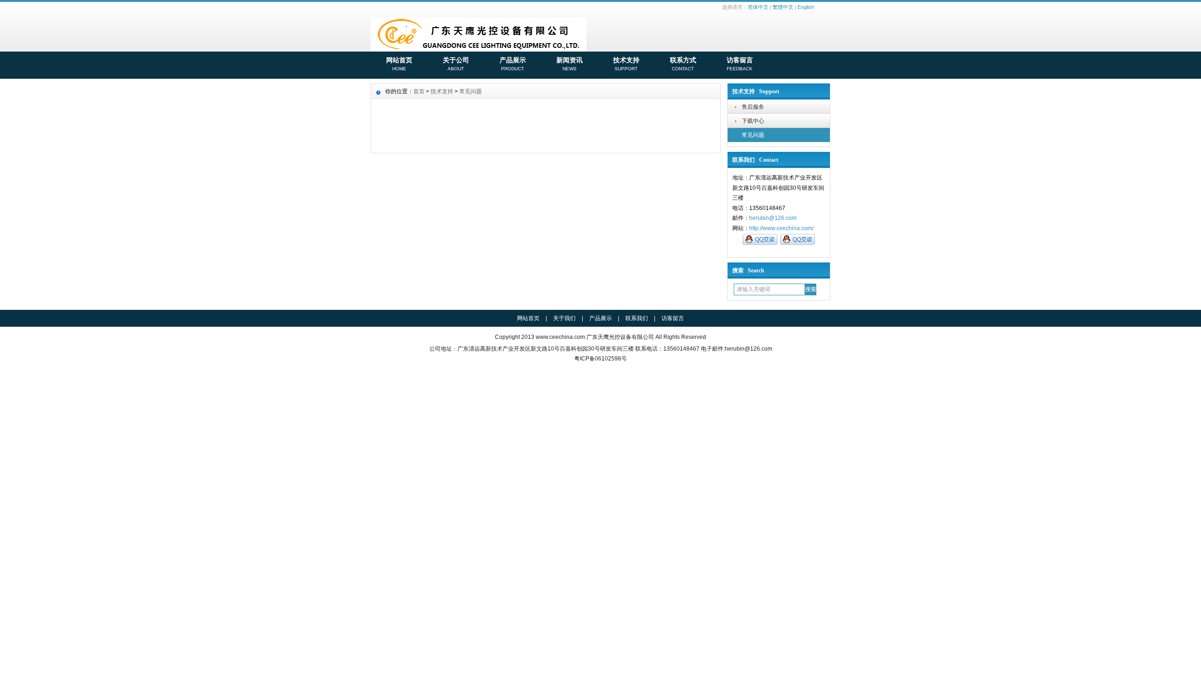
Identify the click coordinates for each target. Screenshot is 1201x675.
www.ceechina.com (560, 337)
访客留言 (740, 63)
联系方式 (683, 63)
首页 (419, 91)
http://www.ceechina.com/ (781, 228)
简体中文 (758, 7)
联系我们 (636, 318)
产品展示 (513, 63)
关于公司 (456, 63)
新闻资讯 (569, 63)
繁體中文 (783, 7)
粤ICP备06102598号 (600, 358)
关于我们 (564, 318)
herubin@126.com (773, 218)
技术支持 (626, 63)
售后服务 (753, 107)
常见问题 (753, 135)
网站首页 (399, 63)
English (806, 7)
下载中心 (753, 121)
